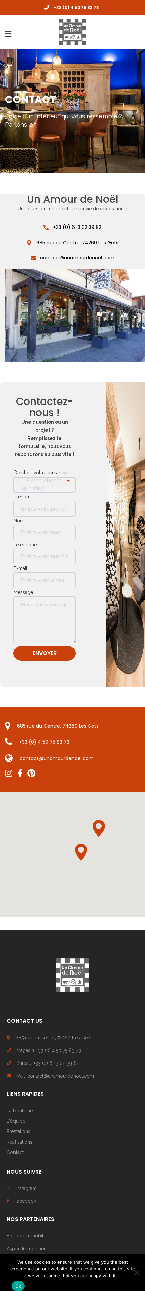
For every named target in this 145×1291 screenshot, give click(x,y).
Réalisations (19, 1142)
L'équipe (16, 1121)
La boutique (20, 1110)
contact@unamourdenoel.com (77, 257)
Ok (18, 1286)
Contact (15, 1152)
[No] (136, 1272)
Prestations (18, 1131)
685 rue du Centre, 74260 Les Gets (77, 242)
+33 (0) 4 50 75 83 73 (44, 742)
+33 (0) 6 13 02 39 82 (77, 227)
